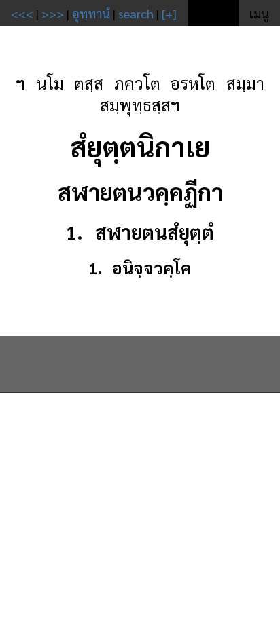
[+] (169, 13)
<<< (22, 13)
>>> (52, 13)
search (136, 13)
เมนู (259, 13)
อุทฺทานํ (91, 13)
